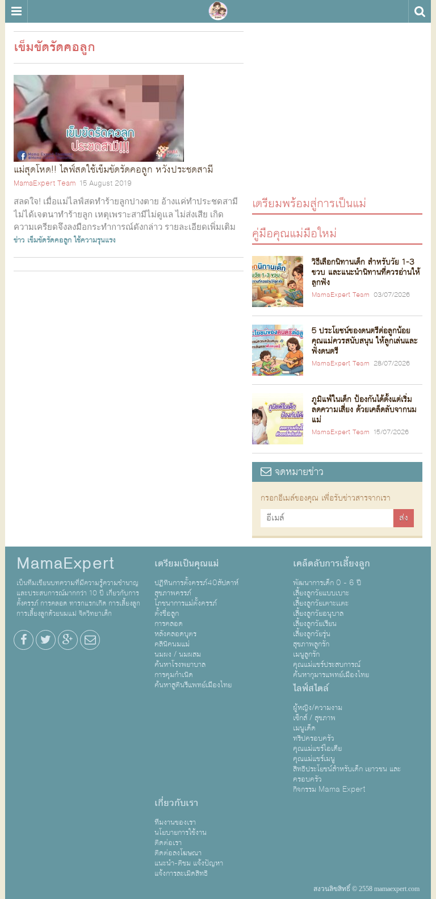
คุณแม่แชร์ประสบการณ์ (326, 664)
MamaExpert (218, 11)
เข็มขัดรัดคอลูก (49, 240)
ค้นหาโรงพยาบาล (180, 664)
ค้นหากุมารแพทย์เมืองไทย (331, 675)
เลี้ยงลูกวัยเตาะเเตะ (321, 603)
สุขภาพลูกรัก (311, 644)
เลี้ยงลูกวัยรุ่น (311, 634)
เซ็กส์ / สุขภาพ (314, 718)
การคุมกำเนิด (173, 675)
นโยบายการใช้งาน (180, 832)
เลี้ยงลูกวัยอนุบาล (318, 613)
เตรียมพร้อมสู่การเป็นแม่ (309, 203)
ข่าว (19, 240)
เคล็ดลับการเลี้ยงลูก (331, 563)
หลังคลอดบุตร (175, 634)
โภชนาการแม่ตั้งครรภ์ (185, 603)
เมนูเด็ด (304, 728)
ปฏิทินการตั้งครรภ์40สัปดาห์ (196, 583)
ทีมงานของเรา (175, 822)
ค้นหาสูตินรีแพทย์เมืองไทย (193, 685)
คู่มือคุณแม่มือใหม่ (294, 233)
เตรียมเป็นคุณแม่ (186, 563)
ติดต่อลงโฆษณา (178, 853)
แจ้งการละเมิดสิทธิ (181, 873)
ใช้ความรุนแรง (95, 240)
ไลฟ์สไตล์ (311, 688)
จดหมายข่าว (297, 472)
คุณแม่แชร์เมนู (314, 759)
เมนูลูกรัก (306, 654)
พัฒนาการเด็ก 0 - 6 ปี (327, 583)
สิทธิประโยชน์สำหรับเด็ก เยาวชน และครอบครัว (347, 774)
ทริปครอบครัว (313, 738)
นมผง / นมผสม (177, 654)
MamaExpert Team (45, 183)
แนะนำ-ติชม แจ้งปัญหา (188, 863)
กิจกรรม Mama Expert (329, 789)
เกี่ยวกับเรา (176, 803)
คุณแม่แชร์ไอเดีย (317, 748)
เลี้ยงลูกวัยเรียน (315, 624)
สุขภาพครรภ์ (172, 593)
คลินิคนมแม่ (172, 644)
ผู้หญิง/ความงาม (317, 708)
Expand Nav (16, 11)
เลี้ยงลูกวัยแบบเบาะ (321, 593)
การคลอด (168, 624)
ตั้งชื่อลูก (166, 613)
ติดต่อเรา (168, 843)
